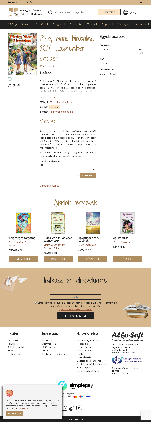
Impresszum (48, 340)
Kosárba (86, 175)
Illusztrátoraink (85, 350)
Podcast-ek (83, 343)
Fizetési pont (84, 367)
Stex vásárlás (84, 357)
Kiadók (80, 354)
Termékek (92, 24)
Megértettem (14, 413)
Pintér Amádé (16, 242)
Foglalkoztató (64, 102)
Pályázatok (108, 24)
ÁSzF (45, 350)
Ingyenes (55, 106)
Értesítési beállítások (88, 371)
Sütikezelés (48, 347)
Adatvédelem (49, 343)
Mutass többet (48, 97)
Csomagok (123, 24)
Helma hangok (84, 347)
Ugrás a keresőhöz (49, 185)
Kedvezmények (141, 24)
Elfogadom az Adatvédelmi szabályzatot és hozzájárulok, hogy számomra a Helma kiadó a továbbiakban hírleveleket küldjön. (77, 306)
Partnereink (14, 354)
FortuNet (79, 419)
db (78, 175)
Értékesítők (76, 24)
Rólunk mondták (16, 347)
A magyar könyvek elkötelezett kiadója (31, 12)
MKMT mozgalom (87, 244)
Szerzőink (26, 24)
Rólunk (11, 343)
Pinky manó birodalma (61, 111)
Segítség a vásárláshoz (89, 360)
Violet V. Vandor (47, 66)
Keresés (109, 12)
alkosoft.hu (129, 352)
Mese (53, 102)
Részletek (19, 258)
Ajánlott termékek (75, 202)
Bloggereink (59, 24)
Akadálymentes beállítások (22, 2)
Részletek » (23, 408)
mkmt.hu (127, 373)
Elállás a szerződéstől (53, 354)
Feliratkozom (75, 316)
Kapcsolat (13, 340)
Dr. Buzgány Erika (54, 246)
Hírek (10, 350)
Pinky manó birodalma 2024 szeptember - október (67, 48)
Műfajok (13, 24)
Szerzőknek (42, 24)
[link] (9, 2)
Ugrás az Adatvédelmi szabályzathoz (75, 309)
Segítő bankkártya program (91, 364)
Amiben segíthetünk (88, 340)
